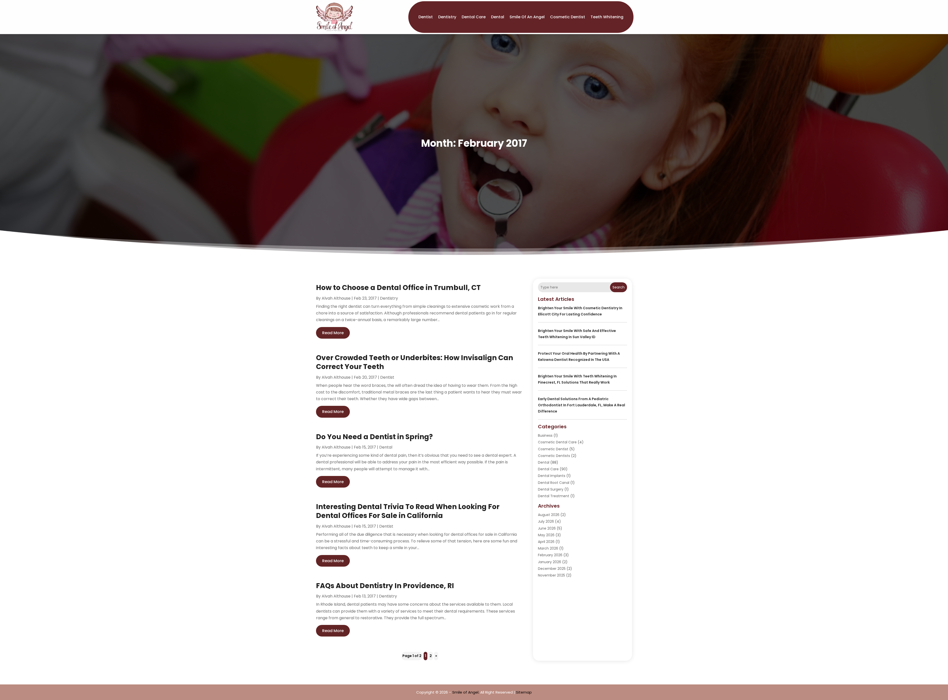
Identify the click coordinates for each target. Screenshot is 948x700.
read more (333, 333)
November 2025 (551, 575)
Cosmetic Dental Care (557, 442)
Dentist (425, 17)
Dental (497, 17)
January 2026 (549, 561)
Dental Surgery (550, 489)
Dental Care (474, 17)
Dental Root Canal (553, 482)
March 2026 (548, 548)
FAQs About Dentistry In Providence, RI (385, 586)
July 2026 (546, 521)
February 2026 (550, 555)
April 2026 (546, 541)
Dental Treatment (553, 496)
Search (618, 287)
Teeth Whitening (607, 17)
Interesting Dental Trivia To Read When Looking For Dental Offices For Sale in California (407, 511)
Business (545, 435)
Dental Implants (551, 475)
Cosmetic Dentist (567, 17)
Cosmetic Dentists (554, 455)
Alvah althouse (336, 298)
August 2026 (548, 514)
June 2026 (547, 528)
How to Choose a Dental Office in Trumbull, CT (398, 287)
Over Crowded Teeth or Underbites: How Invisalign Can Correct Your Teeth (414, 362)
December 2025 (552, 568)
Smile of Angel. (465, 692)
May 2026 (546, 535)
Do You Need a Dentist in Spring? (374, 437)
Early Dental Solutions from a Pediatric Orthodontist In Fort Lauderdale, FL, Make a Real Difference (581, 405)
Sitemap (524, 692)
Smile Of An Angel (527, 17)
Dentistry (447, 17)
